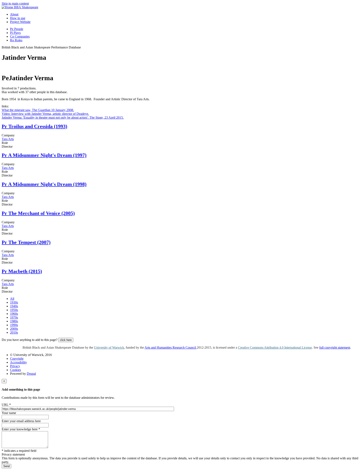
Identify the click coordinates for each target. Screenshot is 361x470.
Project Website (20, 22)
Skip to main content (15, 3)
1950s (14, 310)
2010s (14, 332)
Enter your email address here (21, 421)
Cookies (15, 370)
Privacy (15, 366)
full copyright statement (334, 347)
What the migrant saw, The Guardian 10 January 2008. (38, 110)
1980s (14, 321)
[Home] (8, 7)
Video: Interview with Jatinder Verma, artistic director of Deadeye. (45, 114)
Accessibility (18, 362)
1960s (14, 313)
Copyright (16, 358)
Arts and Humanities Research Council (171, 347)
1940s (14, 306)
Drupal (31, 373)
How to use (17, 18)
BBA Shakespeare (26, 7)
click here (66, 340)
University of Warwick (109, 347)
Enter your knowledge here (21, 429)
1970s (14, 317)
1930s (14, 302)
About (14, 14)
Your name (9, 413)
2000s (14, 328)
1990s (14, 325)
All (12, 298)
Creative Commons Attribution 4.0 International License (275, 347)
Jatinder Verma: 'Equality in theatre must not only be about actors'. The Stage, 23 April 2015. (63, 117)
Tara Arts (8, 139)
